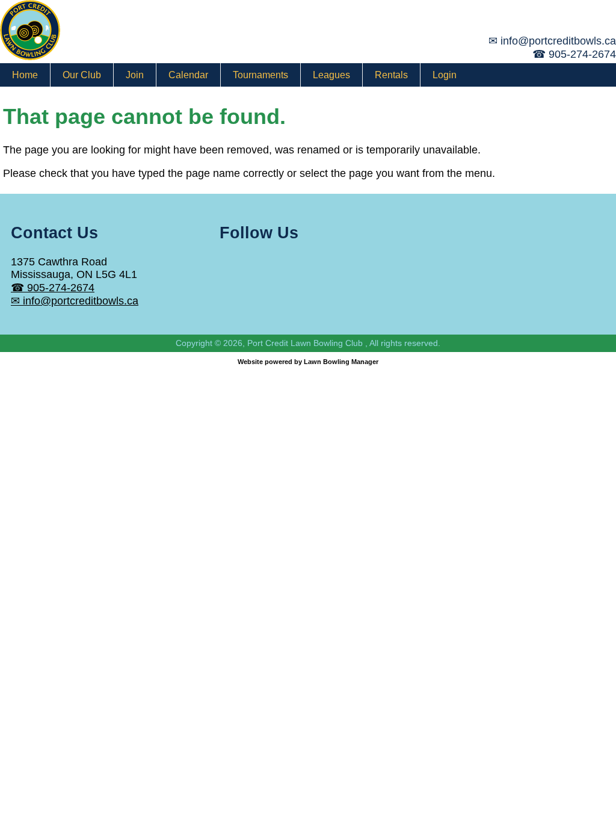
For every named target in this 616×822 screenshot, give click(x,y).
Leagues (331, 75)
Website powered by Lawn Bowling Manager (308, 361)
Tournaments (260, 75)
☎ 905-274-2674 (52, 288)
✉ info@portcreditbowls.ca (74, 301)
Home (25, 75)
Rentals (391, 75)
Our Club (82, 75)
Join (135, 75)
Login (445, 75)
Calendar (188, 75)
